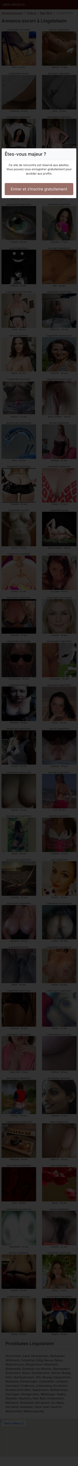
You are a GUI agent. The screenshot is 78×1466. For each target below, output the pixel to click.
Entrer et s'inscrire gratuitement (39, 189)
